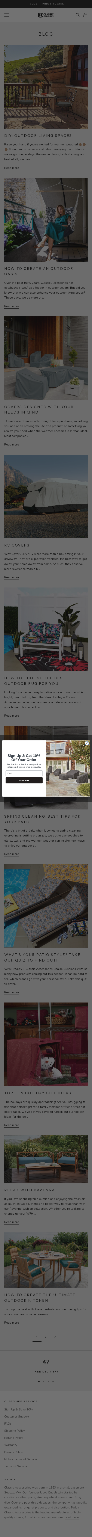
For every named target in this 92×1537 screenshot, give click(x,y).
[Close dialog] (87, 743)
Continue (24, 780)
